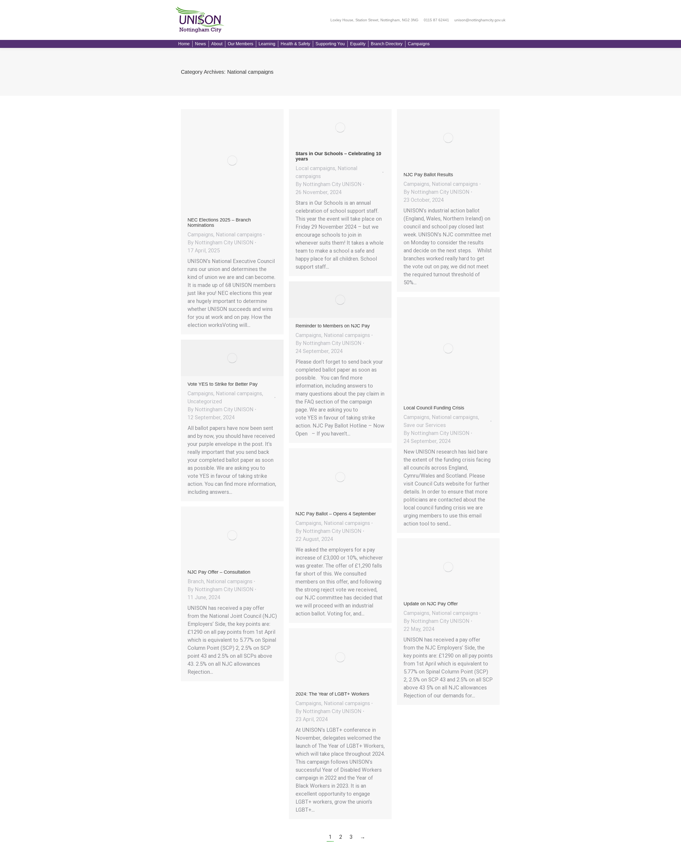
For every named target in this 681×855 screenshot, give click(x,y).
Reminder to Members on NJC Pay (333, 325)
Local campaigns (315, 168)
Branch (196, 581)
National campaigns (239, 234)
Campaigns (200, 234)
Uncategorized (205, 401)
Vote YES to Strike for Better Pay (223, 384)
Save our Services (425, 425)
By (221, 242)
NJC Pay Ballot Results (428, 174)
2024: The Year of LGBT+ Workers (332, 694)
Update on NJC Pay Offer (431, 603)
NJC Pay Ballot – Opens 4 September (336, 513)
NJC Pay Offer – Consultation (219, 572)
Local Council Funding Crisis (434, 407)
